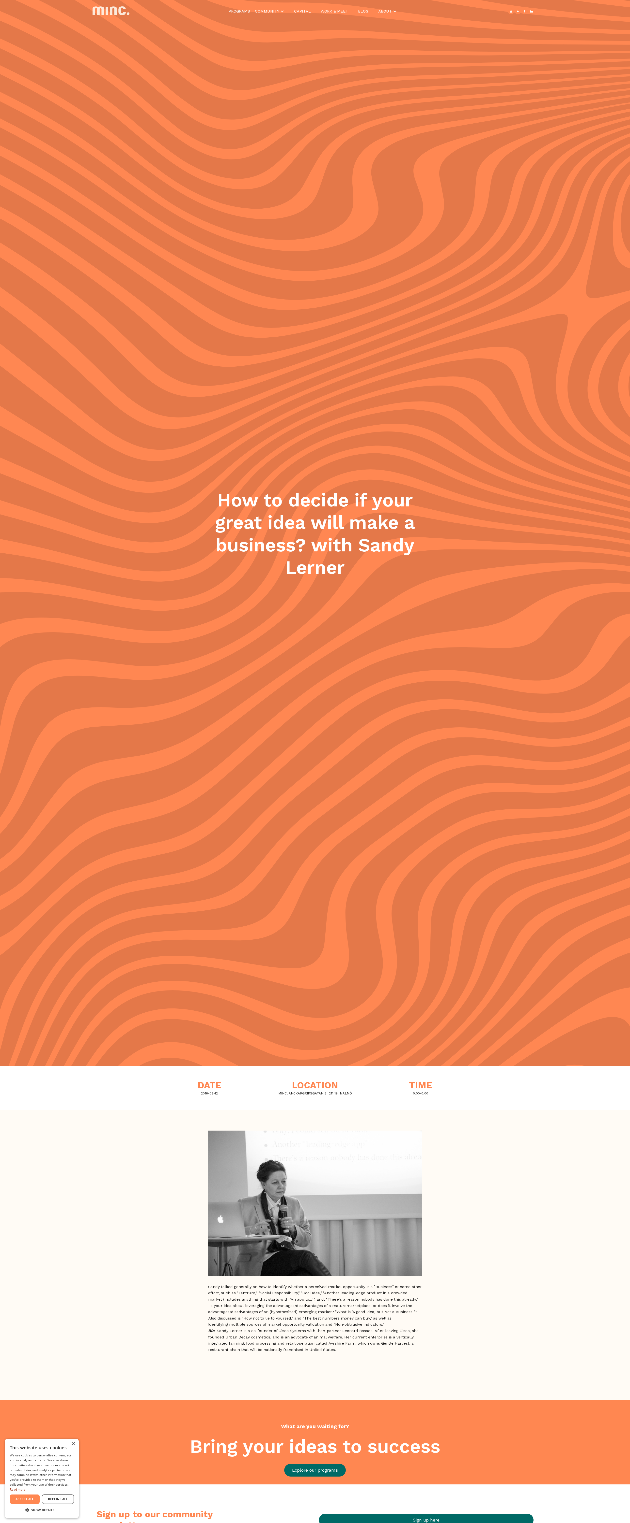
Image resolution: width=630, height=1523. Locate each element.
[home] (126, 11)
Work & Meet (334, 11)
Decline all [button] (58, 1499)
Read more (18, 1489)
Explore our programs (315, 1470)
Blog (363, 11)
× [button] (73, 1444)
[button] (269, 11)
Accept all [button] (25, 1499)
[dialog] (42, 1478)
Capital (302, 11)
